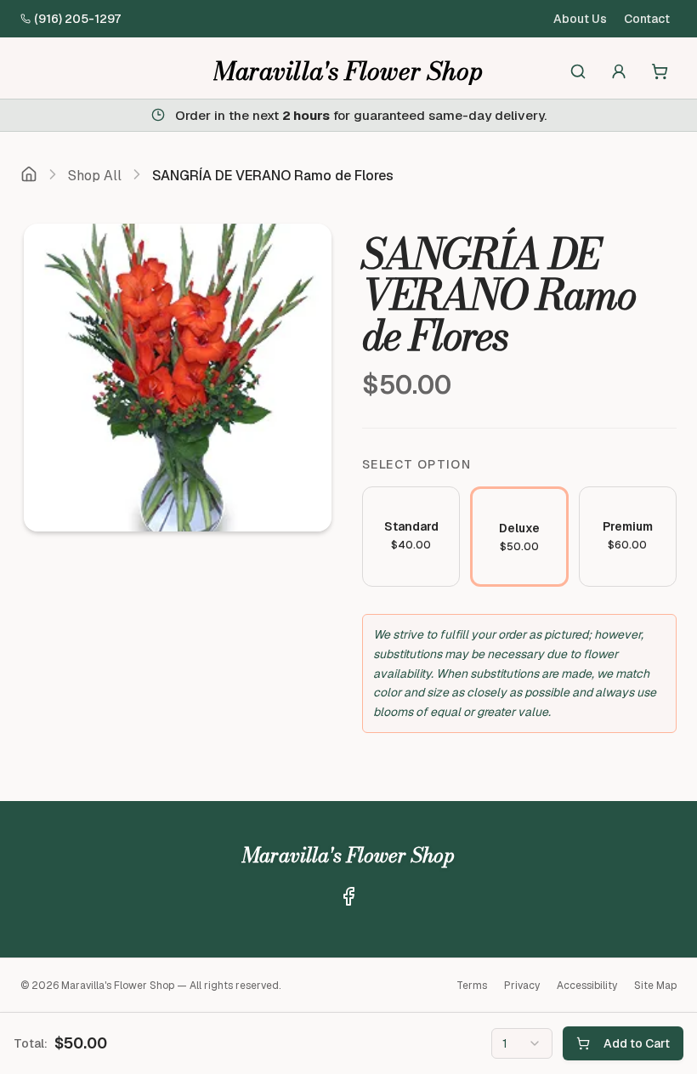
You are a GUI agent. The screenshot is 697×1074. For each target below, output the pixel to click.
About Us (580, 18)
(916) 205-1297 (77, 18)
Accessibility (587, 985)
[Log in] (619, 71)
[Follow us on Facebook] (348, 896)
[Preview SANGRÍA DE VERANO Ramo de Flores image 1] (178, 377)
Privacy (522, 985)
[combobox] (521, 1043)
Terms (471, 985)
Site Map (655, 985)
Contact (647, 18)
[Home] (28, 176)
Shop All (95, 176)
